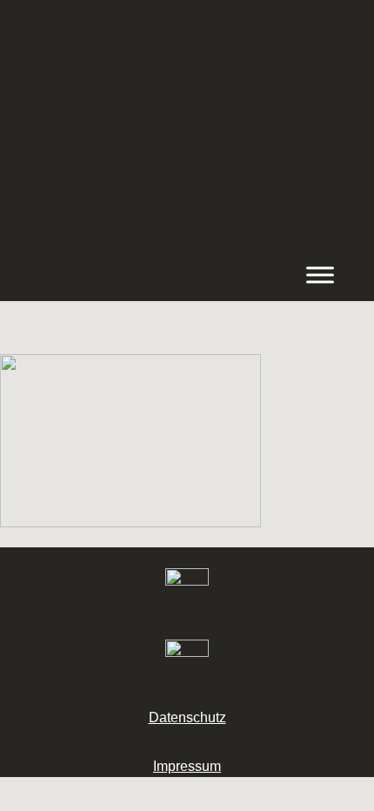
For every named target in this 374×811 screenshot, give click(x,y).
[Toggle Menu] (320, 274)
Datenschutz (187, 717)
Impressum (187, 766)
